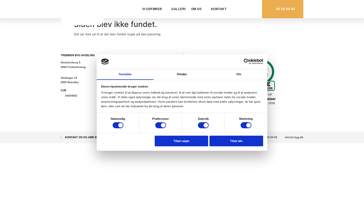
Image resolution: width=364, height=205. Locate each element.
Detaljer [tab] (182, 74)
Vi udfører (152, 9)
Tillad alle (236, 140)
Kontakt (219, 9)
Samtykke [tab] (125, 74)
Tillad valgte (181, 140)
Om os (196, 9)
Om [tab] (238, 74)
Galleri (178, 9)
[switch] (160, 125)
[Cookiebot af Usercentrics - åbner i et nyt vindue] (246, 61)
